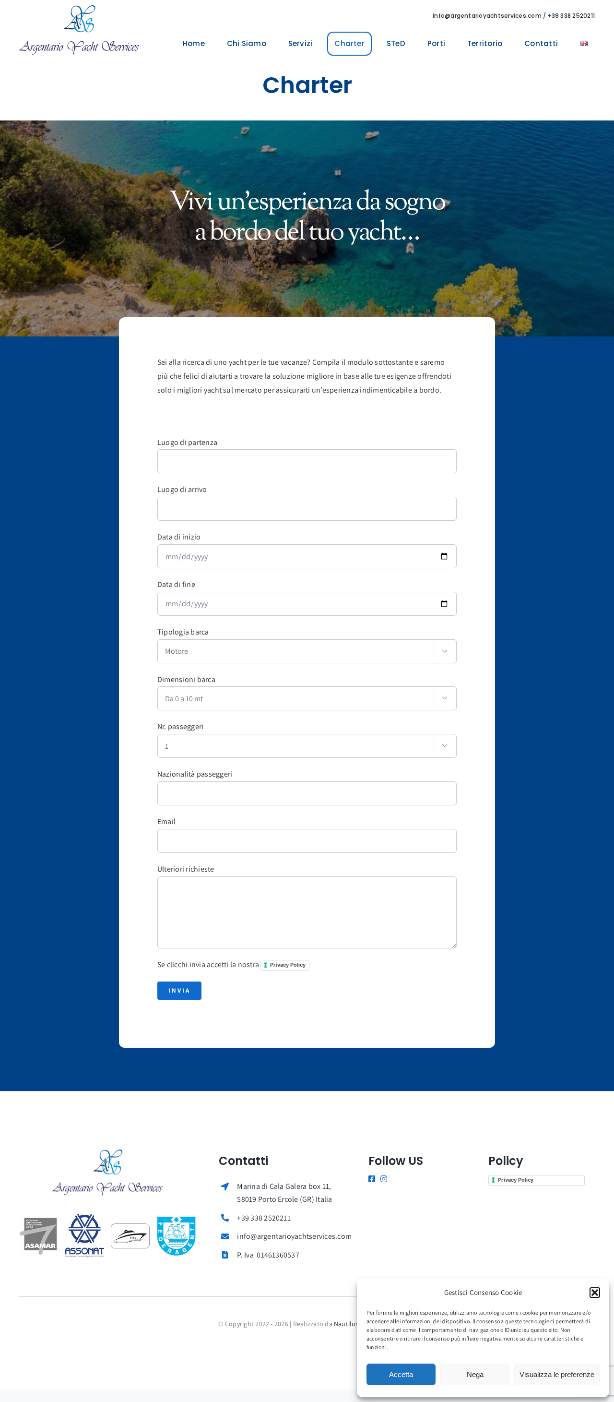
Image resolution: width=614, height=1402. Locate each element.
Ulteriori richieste (185, 869)
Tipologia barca (183, 632)
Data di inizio (179, 537)
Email (166, 821)
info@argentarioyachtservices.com (487, 16)
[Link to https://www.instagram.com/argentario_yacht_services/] (382, 1179)
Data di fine (176, 584)
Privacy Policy (288, 964)
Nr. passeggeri (180, 726)
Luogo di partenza (187, 442)
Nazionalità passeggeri (194, 774)
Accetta (401, 1374)
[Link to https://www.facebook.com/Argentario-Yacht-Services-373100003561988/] (370, 1179)
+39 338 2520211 (571, 16)
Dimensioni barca (186, 679)
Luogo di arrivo (182, 489)
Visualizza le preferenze (557, 1374)
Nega (475, 1374)
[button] (595, 1292)
